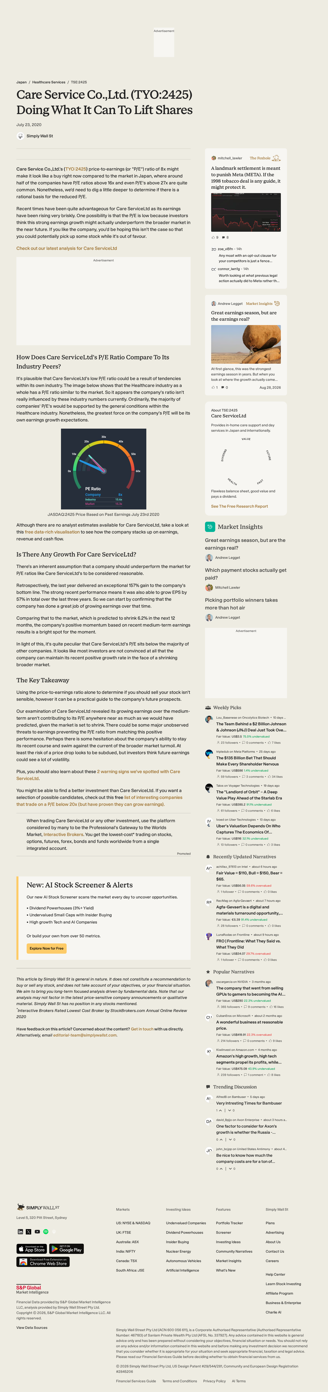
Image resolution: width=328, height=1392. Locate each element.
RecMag (222, 901)
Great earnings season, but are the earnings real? (245, 544)
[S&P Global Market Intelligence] (32, 1289)
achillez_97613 (226, 866)
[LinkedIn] (20, 1232)
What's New (225, 1270)
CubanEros (224, 1016)
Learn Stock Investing (283, 1284)
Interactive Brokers (63, 834)
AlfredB (221, 1097)
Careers (272, 1261)
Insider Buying (177, 1242)
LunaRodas (224, 935)
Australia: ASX (127, 1242)
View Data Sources (31, 1328)
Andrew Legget (227, 557)
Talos (219, 785)
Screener (223, 1232)
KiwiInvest (223, 1050)
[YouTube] (37, 1232)
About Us (273, 1242)
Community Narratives (234, 1251)
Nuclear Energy (178, 1251)
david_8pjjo (224, 1120)
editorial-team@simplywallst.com (85, 1035)
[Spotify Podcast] (46, 1232)
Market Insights (228, 1261)
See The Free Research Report (239, 506)
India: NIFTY (125, 1251)
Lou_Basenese (226, 717)
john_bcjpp (224, 1149)
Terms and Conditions (179, 1381)
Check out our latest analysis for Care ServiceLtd (66, 248)
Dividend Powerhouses (184, 1232)
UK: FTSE (123, 1232)
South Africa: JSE (130, 1270)
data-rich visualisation (53, 532)
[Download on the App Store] (31, 1249)
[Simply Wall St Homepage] (38, 1207)
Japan (21, 82)
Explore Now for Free (47, 948)
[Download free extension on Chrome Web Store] (43, 1262)
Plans (270, 1223)
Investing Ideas (228, 1242)
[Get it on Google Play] (66, 1249)
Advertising (275, 1232)
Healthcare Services (48, 82)
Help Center (275, 1274)
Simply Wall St (40, 135)
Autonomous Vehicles (183, 1261)
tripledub (222, 751)
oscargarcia (224, 982)
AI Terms (239, 1381)
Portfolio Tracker (229, 1223)
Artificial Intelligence (182, 1270)
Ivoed (220, 819)
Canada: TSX (126, 1261)
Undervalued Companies (186, 1223)
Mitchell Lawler (227, 587)
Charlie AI (273, 1312)
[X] (28, 1232)
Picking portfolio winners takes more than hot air (241, 604)
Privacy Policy (214, 1381)
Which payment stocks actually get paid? (245, 574)
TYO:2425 (75, 169)
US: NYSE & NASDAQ (133, 1223)
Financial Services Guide (136, 1381)
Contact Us (275, 1251)
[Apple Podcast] (54, 1232)
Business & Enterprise (283, 1303)
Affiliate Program (279, 1293)
